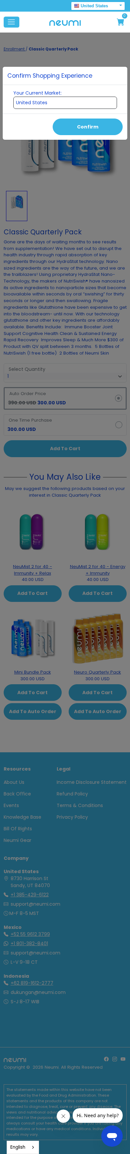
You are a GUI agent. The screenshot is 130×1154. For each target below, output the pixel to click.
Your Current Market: (37, 93)
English (17, 1147)
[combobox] (23, 1147)
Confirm (87, 127)
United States (94, 5)
